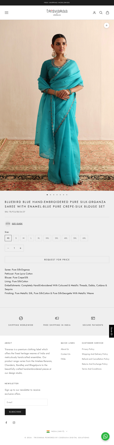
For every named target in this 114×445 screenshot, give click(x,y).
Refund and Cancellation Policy (95, 358)
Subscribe (15, 411)
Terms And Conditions (92, 368)
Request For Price (57, 259)
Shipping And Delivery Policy (95, 354)
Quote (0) (111, 331)
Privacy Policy (88, 349)
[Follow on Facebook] (6, 422)
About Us (65, 349)
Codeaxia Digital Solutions (74, 437)
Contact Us (65, 354)
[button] (57, 224)
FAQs (63, 358)
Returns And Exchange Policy (94, 363)
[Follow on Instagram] (13, 422)
